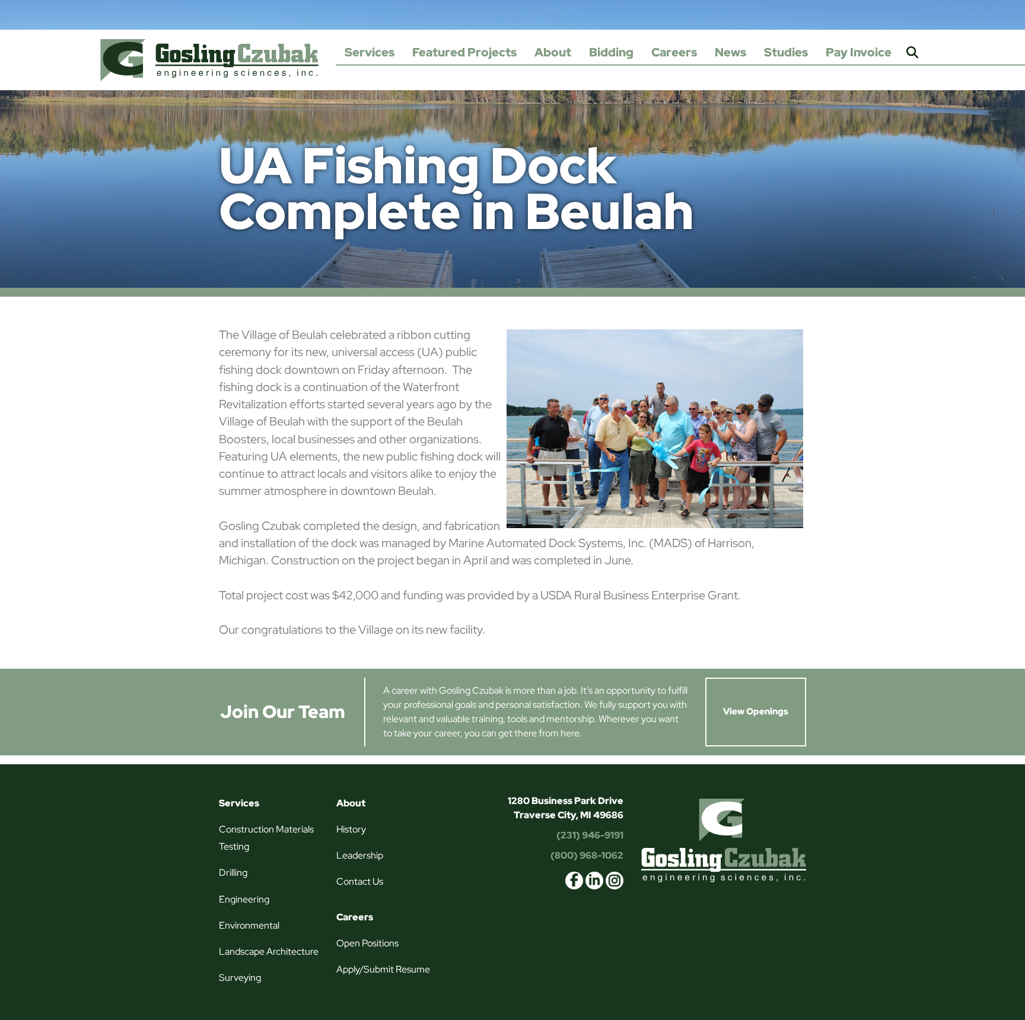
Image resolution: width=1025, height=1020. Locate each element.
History (351, 829)
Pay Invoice (859, 52)
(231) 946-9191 (589, 835)
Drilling (233, 872)
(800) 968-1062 (586, 855)
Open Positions (367, 943)
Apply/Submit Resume (383, 969)
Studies (786, 52)
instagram (614, 880)
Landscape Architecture (269, 951)
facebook (574, 880)
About (552, 52)
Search (912, 53)
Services (369, 52)
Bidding (611, 52)
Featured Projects (464, 52)
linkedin (594, 880)
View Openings (755, 711)
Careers (674, 52)
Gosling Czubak (209, 60)
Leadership (359, 855)
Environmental (249, 925)
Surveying (240, 977)
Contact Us (359, 881)
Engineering (244, 899)
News (730, 52)
